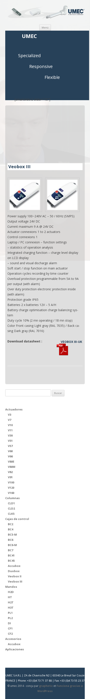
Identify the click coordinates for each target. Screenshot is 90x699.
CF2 (10, 634)
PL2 (10, 618)
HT (10, 597)
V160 (11, 493)
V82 (10, 472)
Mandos (11, 587)
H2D (11, 592)
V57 (10, 446)
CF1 (10, 628)
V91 (10, 477)
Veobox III (15, 581)
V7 (9, 420)
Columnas (12, 498)
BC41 (11, 555)
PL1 (10, 613)
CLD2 (11, 508)
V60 (10, 451)
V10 (10, 425)
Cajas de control (17, 519)
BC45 (11, 561)
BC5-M (12, 534)
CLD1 (11, 503)
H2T (11, 602)
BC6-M (12, 545)
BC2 (10, 524)
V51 (10, 441)
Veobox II (14, 576)
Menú (45, 27)
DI (9, 623)
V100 (11, 482)
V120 (11, 488)
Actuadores (13, 409)
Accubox (14, 566)
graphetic (46, 686)
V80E (11, 461)
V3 (9, 415)
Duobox (14, 571)
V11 (10, 430)
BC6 (10, 540)
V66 (10, 456)
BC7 (10, 550)
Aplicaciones (14, 649)
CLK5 (11, 514)
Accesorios (13, 639)
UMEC (29, 36)
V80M (11, 467)
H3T (11, 607)
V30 (10, 435)
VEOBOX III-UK (71, 342)
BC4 (10, 529)
